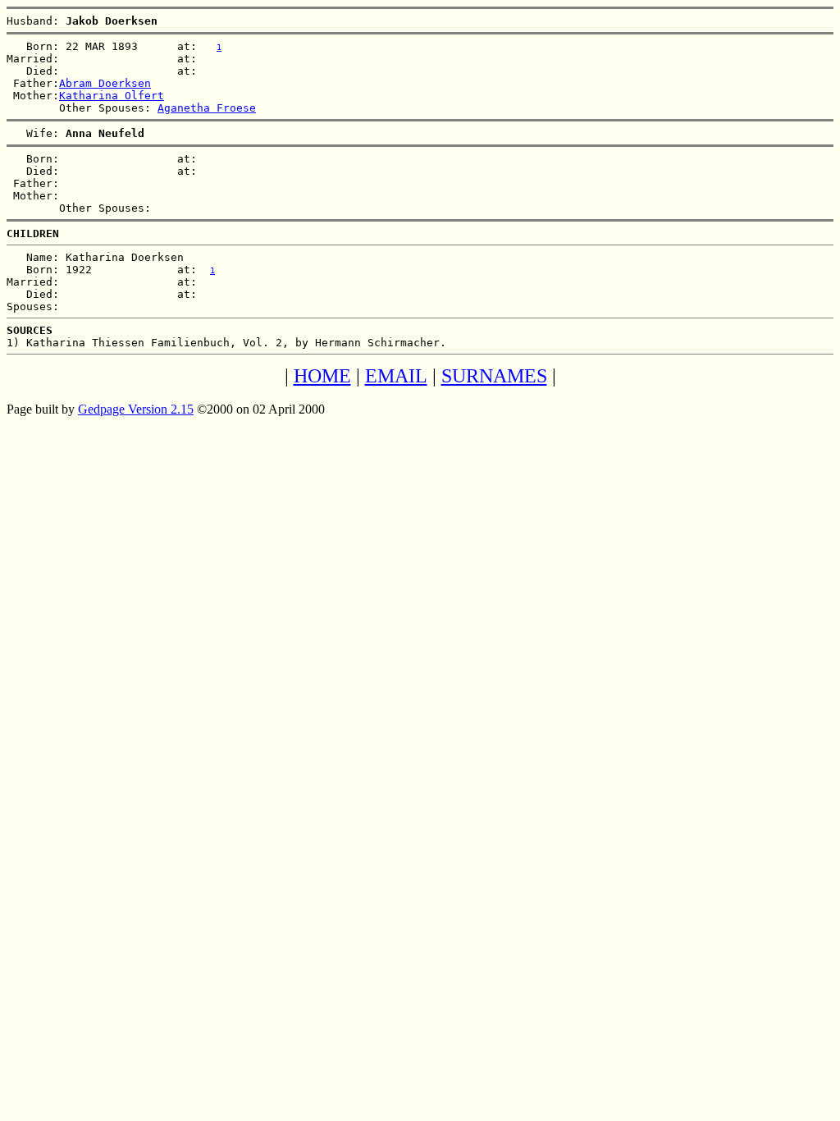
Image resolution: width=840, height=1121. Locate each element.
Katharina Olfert (111, 95)
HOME (322, 376)
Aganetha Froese (207, 108)
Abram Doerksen (105, 83)
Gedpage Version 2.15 (136, 409)
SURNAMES (494, 376)
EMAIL (396, 376)
